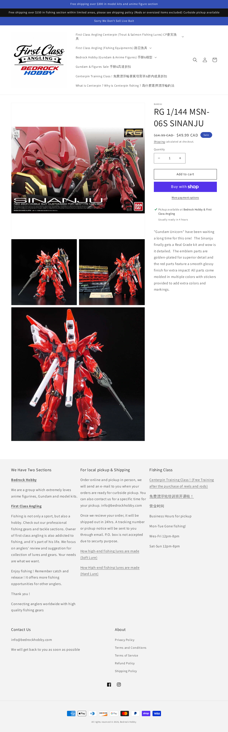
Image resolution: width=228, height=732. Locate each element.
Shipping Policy (126, 671)
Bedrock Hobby (128, 721)
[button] (129, 36)
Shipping (159, 141)
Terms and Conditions (131, 648)
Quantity (159, 149)
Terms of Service (126, 655)
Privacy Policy (124, 640)
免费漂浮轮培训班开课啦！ (171, 496)
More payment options (185, 197)
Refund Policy (125, 663)
